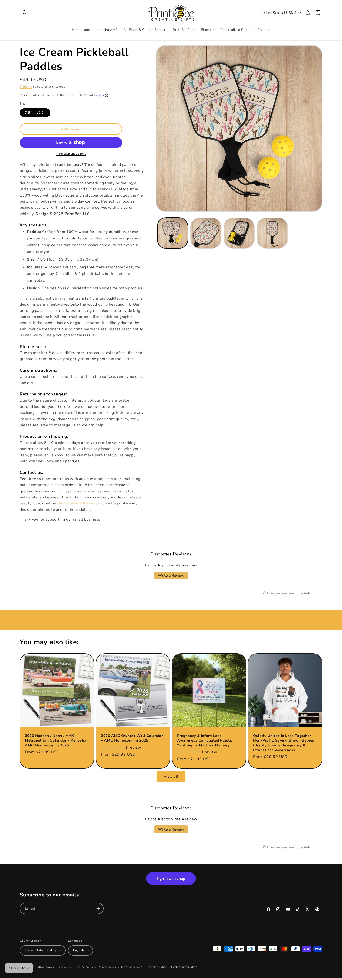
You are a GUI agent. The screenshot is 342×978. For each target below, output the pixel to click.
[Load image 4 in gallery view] (272, 233)
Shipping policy (157, 967)
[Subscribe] (98, 908)
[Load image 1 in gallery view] (172, 233)
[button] (25, 12)
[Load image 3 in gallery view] (239, 233)
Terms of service (131, 967)
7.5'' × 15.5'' (35, 112)
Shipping (26, 87)
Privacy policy (107, 967)
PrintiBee (38, 967)
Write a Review (171, 575)
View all (171, 776)
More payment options (71, 154)
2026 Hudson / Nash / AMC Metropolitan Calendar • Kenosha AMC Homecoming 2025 (55, 740)
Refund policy (84, 967)
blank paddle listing (76, 503)
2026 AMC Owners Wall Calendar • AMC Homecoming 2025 (132, 738)
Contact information (184, 967)
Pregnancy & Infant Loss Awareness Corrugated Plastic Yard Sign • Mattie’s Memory (205, 740)
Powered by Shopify (58, 967)
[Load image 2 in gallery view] (205, 233)
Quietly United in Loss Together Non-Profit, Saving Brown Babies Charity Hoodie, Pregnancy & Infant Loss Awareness (283, 742)
